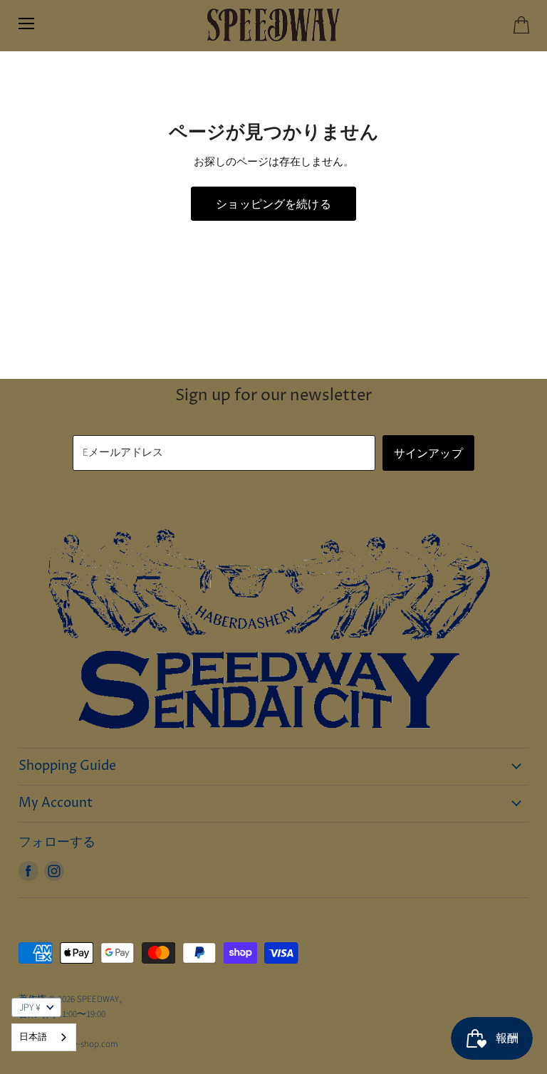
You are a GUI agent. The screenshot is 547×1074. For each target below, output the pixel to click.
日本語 (33, 1037)
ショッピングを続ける (273, 204)
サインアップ (428, 453)
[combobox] (43, 1037)
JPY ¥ (30, 1008)
